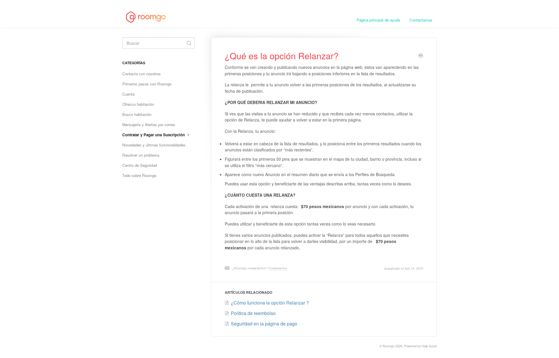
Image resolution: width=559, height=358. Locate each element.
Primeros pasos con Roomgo (146, 84)
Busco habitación (136, 114)
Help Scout (429, 346)
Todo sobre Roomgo (139, 175)
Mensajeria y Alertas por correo (148, 124)
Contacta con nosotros (141, 73)
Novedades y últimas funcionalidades (153, 145)
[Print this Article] (420, 56)
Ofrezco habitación (138, 104)
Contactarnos (421, 20)
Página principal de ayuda (378, 20)
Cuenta (128, 94)
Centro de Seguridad (139, 165)
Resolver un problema (140, 155)
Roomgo (389, 346)
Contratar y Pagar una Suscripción (154, 134)
